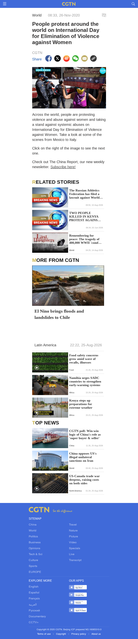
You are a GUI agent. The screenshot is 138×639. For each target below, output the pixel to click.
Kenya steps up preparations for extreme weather (80, 404)
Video (73, 542)
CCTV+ (33, 622)
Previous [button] (35, 87)
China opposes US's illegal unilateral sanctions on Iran (82, 457)
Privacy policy (79, 634)
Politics (33, 536)
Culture (33, 560)
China (32, 525)
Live (71, 554)
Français (34, 598)
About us (96, 634)
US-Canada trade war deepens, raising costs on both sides (84, 479)
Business (35, 542)
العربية (33, 605)
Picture (73, 536)
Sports (33, 566)
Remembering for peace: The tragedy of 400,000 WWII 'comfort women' (85, 239)
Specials (74, 548)
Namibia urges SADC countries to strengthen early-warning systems (85, 381)
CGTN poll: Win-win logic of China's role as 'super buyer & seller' (85, 434)
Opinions (34, 548)
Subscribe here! (63, 167)
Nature (73, 530)
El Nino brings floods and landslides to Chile (59, 314)
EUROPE (35, 572)
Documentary (37, 616)
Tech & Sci (35, 554)
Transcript (75, 560)
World (32, 530)
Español (34, 593)
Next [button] (103, 87)
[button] (36, 301)
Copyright (61, 634)
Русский (34, 610)
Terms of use (44, 634)
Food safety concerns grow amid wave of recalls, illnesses (83, 358)
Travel (73, 525)
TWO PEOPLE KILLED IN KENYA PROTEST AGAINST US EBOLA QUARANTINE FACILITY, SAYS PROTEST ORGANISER (84, 216)
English (33, 587)
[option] (69, 88)
